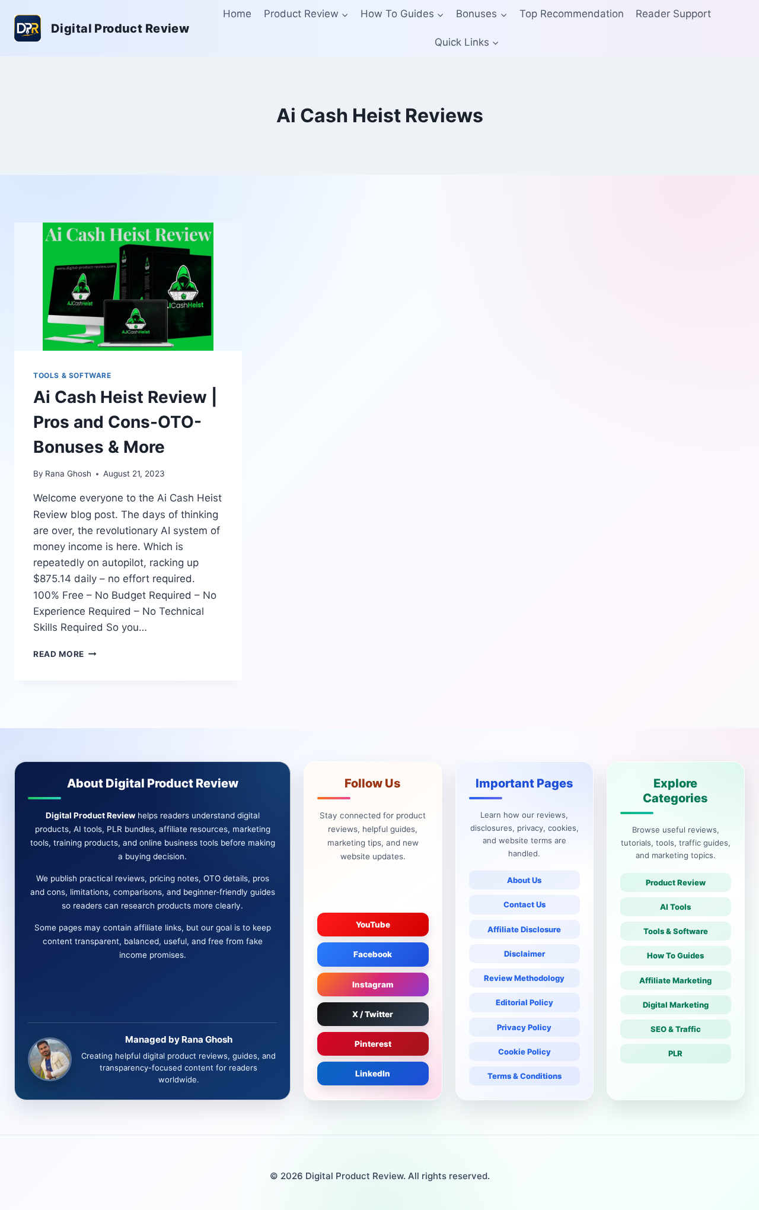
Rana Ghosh (68, 473)
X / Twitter (372, 1014)
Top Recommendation (571, 14)
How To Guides (675, 955)
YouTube (373, 924)
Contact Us (524, 904)
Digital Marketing (676, 1004)
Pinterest (373, 1044)
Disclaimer (524, 953)
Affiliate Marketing (675, 980)
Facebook (372, 954)
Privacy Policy (524, 1027)
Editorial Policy (524, 1002)
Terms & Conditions (524, 1076)
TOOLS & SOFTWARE (72, 375)
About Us (524, 880)
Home (237, 14)
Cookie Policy (524, 1051)
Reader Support (673, 14)
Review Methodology (524, 978)
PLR (675, 1053)
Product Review (676, 882)
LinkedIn (372, 1073)
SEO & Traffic (675, 1029)
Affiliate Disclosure (524, 929)
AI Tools (675, 907)
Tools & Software (675, 931)
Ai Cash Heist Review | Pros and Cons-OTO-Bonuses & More (125, 422)
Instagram (373, 984)
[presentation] (128, 287)
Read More (65, 654)
